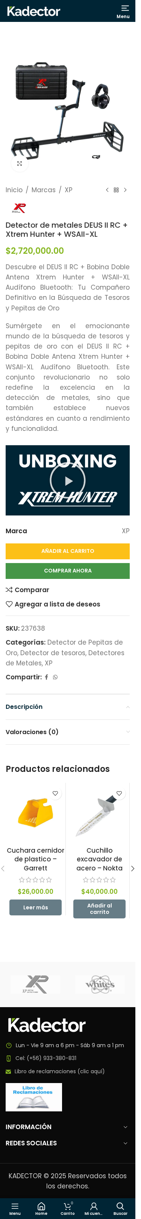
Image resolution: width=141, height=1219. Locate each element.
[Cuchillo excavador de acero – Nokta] (99, 813)
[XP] (35, 984)
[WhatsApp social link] (55, 677)
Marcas (44, 189)
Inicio (14, 189)
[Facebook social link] (46, 677)
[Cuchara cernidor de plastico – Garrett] (35, 813)
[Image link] (47, 1024)
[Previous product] (107, 190)
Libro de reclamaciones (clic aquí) (60, 1071)
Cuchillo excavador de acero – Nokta (99, 859)
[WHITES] (100, 984)
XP (69, 189)
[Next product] (125, 190)
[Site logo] (34, 10)
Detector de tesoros (52, 652)
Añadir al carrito (67, 551)
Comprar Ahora (68, 570)
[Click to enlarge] (19, 163)
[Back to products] (116, 190)
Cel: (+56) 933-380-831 (45, 1058)
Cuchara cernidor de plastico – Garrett (35, 859)
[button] (67, 480)
